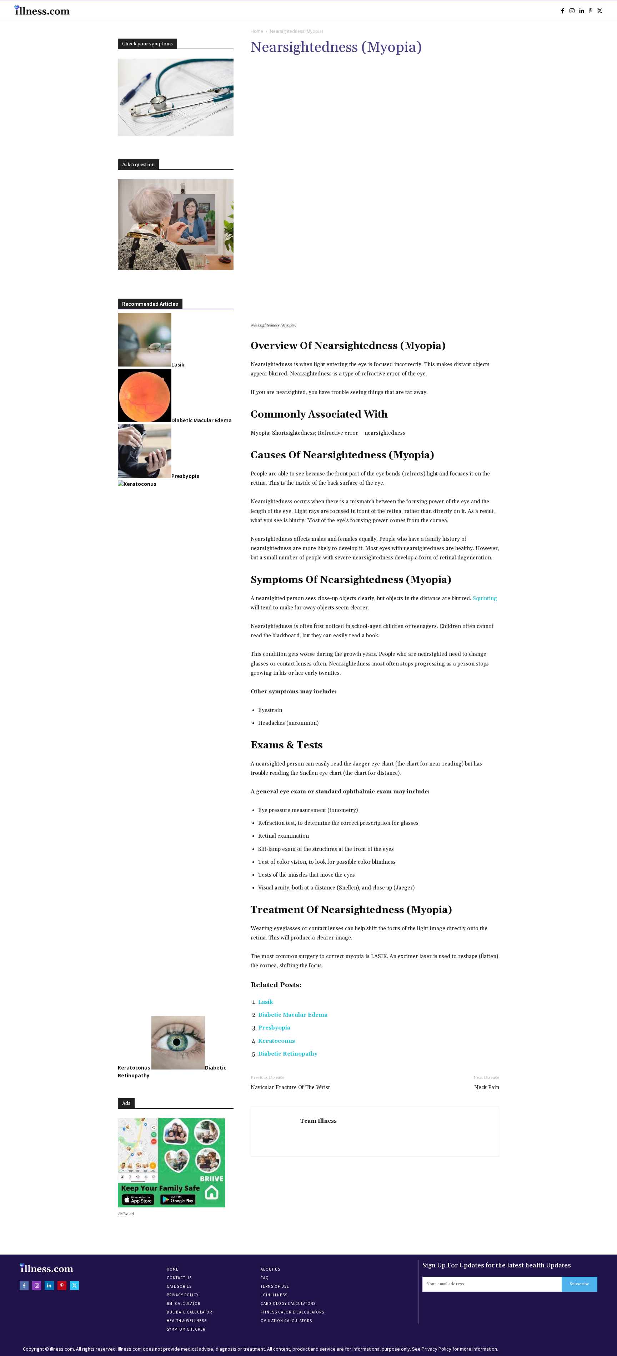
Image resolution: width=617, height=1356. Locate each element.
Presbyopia (274, 1028)
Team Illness (318, 1121)
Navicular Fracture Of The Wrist (290, 1087)
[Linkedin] (581, 10)
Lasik (265, 1002)
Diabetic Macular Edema (292, 1015)
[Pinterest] (590, 10)
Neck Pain (486, 1087)
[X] (600, 10)
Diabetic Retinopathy (287, 1054)
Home (257, 31)
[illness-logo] (42, 9)
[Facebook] (563, 10)
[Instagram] (572, 10)
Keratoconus (276, 1041)
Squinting (485, 598)
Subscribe (579, 1284)
